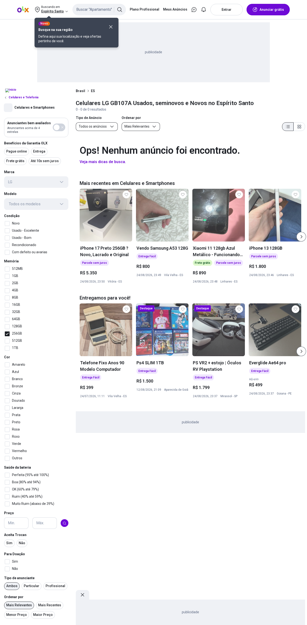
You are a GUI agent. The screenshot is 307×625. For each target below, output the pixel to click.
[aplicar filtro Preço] (64, 523)
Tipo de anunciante (19, 578)
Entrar (226, 10)
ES (93, 91)
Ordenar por (14, 597)
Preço (9, 513)
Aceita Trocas (15, 535)
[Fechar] (111, 27)
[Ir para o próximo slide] (301, 237)
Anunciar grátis (272, 10)
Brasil (80, 91)
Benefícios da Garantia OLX (25, 143)
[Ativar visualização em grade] (299, 126)
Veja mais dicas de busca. (103, 161)
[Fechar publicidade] (82, 595)
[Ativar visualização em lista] (288, 126)
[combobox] (99, 9)
